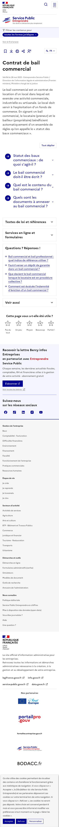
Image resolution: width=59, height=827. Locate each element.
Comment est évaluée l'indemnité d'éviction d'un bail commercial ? (28, 288)
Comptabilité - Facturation (15, 436)
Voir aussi (12, 302)
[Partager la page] (23, 51)
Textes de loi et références (25, 222)
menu (54, 7)
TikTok (14, 412)
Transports (7, 545)
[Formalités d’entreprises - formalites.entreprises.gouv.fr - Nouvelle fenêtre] (29, 733)
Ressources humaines (12, 470)
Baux (5, 431)
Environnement (9, 445)
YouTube (41, 412)
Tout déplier (48, 145)
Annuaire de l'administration (15, 587)
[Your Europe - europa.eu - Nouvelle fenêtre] (29, 701)
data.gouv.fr (38, 684)
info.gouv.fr (34, 677)
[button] (29, 51)
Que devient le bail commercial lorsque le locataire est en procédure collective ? (30, 277)
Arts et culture (9, 520)
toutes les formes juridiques (19, 34)
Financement (8, 450)
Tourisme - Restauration (13, 540)
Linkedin (23, 412)
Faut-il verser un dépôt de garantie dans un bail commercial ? (29, 267)
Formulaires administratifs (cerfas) (18, 567)
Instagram (32, 412)
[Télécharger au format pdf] (11, 51)
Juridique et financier (12, 535)
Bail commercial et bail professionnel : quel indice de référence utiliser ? (31, 258)
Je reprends (8, 488)
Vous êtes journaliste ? (12, 615)
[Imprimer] (17, 51)
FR (51, 50)
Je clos (5, 498)
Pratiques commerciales (13, 465)
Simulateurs (8, 572)
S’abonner (11, 383)
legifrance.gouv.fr (12, 677)
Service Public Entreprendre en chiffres (20, 605)
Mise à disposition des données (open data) (22, 610)
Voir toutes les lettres (12, 389)
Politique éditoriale (11, 600)
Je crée (6, 483)
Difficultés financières (12, 440)
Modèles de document (13, 577)
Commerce (8, 530)
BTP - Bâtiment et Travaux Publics (17, 525)
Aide (5, 620)
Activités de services (12, 510)
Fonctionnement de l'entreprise (17, 460)
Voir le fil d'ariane (10, 41)
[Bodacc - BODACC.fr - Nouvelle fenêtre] (29, 763)
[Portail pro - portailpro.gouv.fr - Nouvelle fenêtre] (29, 718)
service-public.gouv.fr (14, 684)
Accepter (9, 821)
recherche (46, 4)
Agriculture (8, 515)
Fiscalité (6, 455)
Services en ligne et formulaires (20, 235)
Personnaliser (35, 821)
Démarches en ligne (11, 563)
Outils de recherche (11, 582)
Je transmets (8, 493)
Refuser (21, 821)
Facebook (6, 412)
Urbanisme (7, 550)
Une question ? (9, 625)
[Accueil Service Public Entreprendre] (23, 23)
